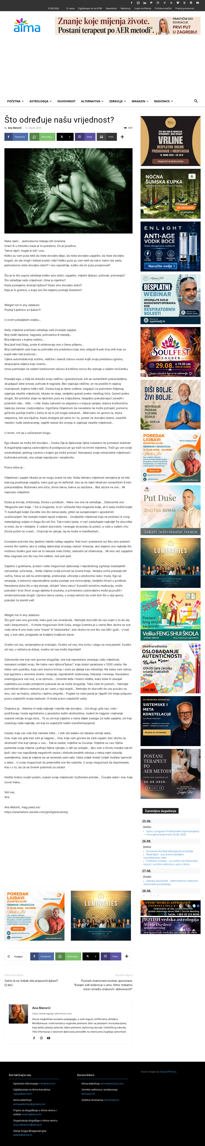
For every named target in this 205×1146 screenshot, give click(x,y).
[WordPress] (191, 3)
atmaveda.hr (111, 1100)
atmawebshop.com (112, 1083)
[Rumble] (158, 3)
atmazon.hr (88, 1093)
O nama (70, 8)
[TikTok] (165, 3)
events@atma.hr (32, 1114)
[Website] (184, 3)
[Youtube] (198, 3)
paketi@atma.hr (22, 1135)
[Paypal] (151, 3)
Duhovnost (66, 101)
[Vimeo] (178, 3)
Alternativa (90, 101)
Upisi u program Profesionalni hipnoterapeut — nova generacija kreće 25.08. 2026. (171, 832)
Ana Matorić (15, 127)
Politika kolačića (163, 8)
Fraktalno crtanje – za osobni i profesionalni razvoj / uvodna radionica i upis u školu (170, 862)
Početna (13, 101)
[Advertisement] (102, 66)
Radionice (162, 101)
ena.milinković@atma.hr (27, 1124)
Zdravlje (116, 101)
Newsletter (111, 8)
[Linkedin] (145, 3)
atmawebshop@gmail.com (29, 1104)
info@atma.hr (47, 1083)
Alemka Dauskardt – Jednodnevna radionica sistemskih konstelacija (170, 882)
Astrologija (38, 101)
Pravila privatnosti (184, 8)
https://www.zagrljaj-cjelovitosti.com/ (52, 1013)
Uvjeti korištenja (142, 8)
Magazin (138, 101)
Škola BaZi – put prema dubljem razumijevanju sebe (163, 856)
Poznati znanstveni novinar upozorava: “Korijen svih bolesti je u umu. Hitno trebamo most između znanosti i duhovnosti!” (103, 985)
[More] (122, 137)
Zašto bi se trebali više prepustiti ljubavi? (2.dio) (31, 983)
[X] (171, 3)
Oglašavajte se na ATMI (90, 8)
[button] (196, 101)
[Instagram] (138, 3)
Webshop (126, 8)
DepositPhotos (168, 1071)
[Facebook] (132, 3)
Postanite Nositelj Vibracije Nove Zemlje (169, 851)
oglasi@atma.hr (22, 1093)
